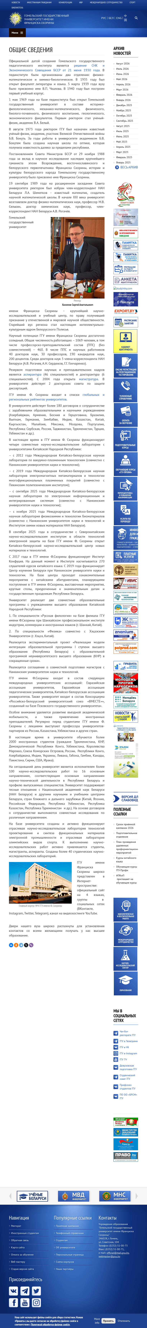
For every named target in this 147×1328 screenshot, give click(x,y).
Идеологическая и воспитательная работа (125, 910)
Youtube (24, 1302)
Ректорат (16, 1225)
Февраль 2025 (124, 157)
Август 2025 (123, 126)
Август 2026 (123, 63)
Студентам (62, 1240)
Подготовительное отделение (126, 834)
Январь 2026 (123, 100)
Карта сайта (18, 1247)
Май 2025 (121, 141)
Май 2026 (121, 79)
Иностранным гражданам (39, 2)
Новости (16, 2)
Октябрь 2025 (124, 115)
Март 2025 (122, 152)
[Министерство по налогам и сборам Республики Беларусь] (76, 1196)
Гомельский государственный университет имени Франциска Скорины (46, 19)
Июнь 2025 (122, 136)
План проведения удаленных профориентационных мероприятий (127, 847)
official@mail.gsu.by (118, 1252)
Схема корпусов (65, 1261)
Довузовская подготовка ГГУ (128, 1067)
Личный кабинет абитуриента (125, 341)
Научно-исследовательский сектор (125, 959)
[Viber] (31, 945)
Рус (103, 18)
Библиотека (17, 7)
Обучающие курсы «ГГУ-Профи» (126, 464)
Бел (111, 18)
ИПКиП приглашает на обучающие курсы (126, 879)
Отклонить (124, 1320)
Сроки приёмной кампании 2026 (125, 826)
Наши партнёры (65, 1269)
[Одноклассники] (16, 945)
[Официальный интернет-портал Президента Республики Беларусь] (125, 1121)
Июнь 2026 (122, 74)
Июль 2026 (122, 68)
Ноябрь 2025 (123, 110)
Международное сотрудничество (106, 2)
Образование (126, 983)
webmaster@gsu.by (109, 1256)
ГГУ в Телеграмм (129, 1041)
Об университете (65, 1247)
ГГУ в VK (124, 1047)
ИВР (81, 2)
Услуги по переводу (126, 513)
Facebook (13, 1302)
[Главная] (15, 19)
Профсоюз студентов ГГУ (127, 1086)
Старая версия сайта (22, 1269)
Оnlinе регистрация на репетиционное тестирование (126, 366)
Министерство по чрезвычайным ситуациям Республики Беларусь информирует (117, 1196)
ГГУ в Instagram (128, 1053)
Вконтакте (13, 1291)
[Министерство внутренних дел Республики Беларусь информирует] (35, 1196)
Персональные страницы (70, 1254)
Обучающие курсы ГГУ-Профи (126, 868)
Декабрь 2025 (124, 105)
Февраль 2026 (124, 94)
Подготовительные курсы (125, 439)
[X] (26, 945)
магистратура (88, 379)
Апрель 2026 (123, 84)
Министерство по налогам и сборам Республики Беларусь (76, 1196)
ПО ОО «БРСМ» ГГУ (128, 1096)
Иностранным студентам (25, 1233)
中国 (125, 18)
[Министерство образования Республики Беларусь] (125, 1132)
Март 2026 (122, 89)
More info (97, 1320)
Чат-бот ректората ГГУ (128, 1033)
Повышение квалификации (125, 489)
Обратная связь (20, 1240)
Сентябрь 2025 (124, 120)
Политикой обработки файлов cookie (50, 1324)
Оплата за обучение (126, 415)
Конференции (65, 2)
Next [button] (137, 1196)
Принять (108, 1320)
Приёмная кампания (67, 1225)
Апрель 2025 (123, 146)
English (118, 20)
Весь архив (129, 167)
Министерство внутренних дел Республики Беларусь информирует (35, 1196)
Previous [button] (10, 1196)
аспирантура (32, 374)
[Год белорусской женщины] (125, 194)
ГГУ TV (123, 1059)
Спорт (132, 2)
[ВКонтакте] (11, 945)
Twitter (36, 1291)
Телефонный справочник (125, 390)
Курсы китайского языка (126, 859)
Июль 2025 (122, 131)
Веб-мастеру (18, 1261)
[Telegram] (21, 945)
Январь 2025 (123, 162)
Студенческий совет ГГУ (127, 1077)
